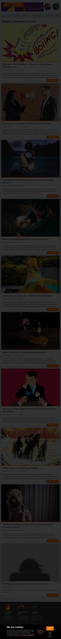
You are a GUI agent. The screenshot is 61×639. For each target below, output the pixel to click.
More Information (50, 636)
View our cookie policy (27, 635)
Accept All (50, 628)
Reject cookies (50, 633)
